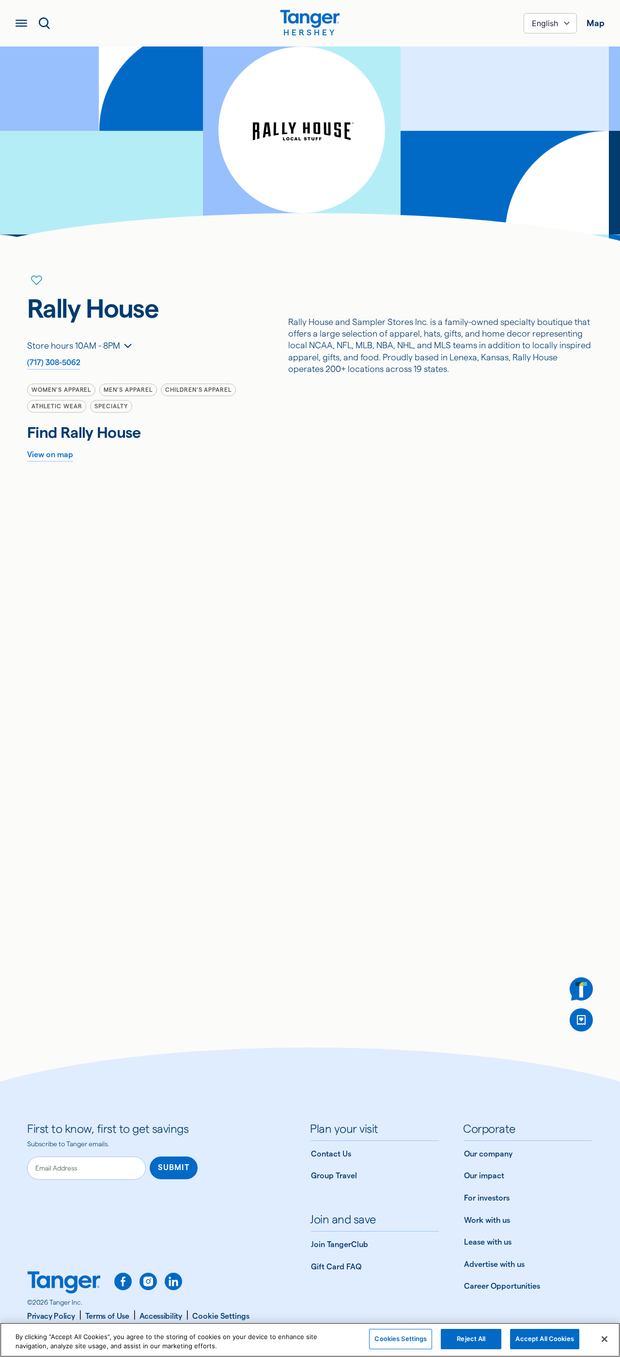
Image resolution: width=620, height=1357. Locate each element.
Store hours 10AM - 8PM (73, 345)
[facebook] (123, 1281)
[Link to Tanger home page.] (64, 1283)
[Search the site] (44, 23)
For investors (487, 1198)
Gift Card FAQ (336, 1267)
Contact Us (331, 1154)
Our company (488, 1154)
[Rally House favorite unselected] (37, 280)
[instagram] (148, 1281)
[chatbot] (581, 989)
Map (595, 23)
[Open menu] (21, 23)
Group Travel (334, 1176)
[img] (310, 19)
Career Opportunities (502, 1286)
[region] (310, 1340)
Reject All (471, 1338)
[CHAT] (581, 989)
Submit (173, 1167)
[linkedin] (173, 1281)
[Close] (604, 1339)
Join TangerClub (339, 1244)
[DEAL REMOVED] (581, 1020)
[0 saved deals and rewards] (581, 1020)
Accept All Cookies (544, 1338)
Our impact (484, 1176)
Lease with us (488, 1242)
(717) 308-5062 (53, 362)
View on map (50, 454)
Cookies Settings (400, 1338)
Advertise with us (494, 1264)
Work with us (487, 1220)
